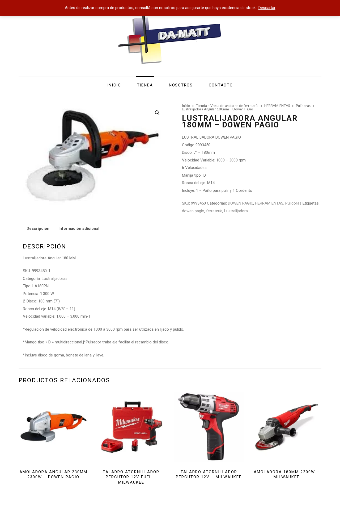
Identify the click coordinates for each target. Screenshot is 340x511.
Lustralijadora (236, 211)
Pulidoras (293, 203)
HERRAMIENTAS (269, 203)
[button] (157, 113)
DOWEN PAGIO (240, 203)
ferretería (214, 211)
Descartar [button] (266, 7)
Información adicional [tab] (78, 228)
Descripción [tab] (38, 228)
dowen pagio (193, 211)
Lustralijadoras (54, 278)
